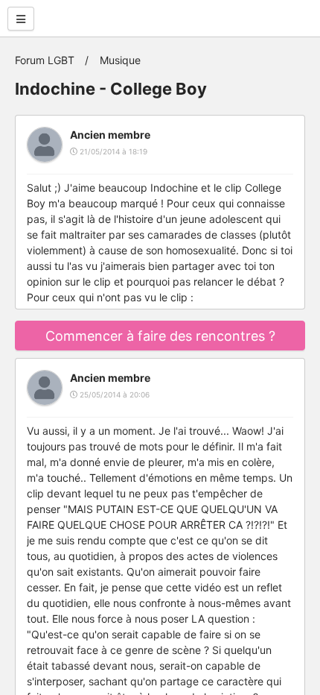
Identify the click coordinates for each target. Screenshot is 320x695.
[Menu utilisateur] (20, 19)
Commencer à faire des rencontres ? (160, 336)
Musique (120, 60)
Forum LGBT (44, 60)
